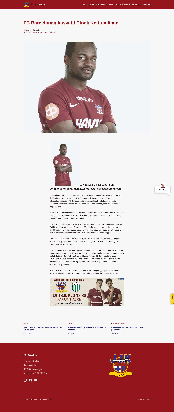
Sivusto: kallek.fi (144, 399)
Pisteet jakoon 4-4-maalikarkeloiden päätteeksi (127, 328)
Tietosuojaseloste (30, 399)
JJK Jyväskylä (38, 4)
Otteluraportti (115, 323)
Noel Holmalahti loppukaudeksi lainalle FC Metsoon (87, 328)
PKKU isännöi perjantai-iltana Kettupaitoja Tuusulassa (43, 328)
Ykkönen (53, 32)
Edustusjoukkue (38, 32)
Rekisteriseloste (46, 399)
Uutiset (47, 32)
